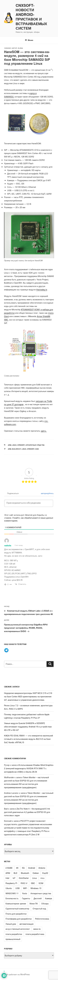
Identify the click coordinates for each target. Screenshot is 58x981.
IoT (14, 878)
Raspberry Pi (11, 883)
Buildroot (16, 449)
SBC (33, 883)
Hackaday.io (41, 289)
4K (17, 867)
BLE (15, 873)
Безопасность (12, 898)
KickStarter (24, 878)
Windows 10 (35, 888)
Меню (30, 40)
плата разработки (14, 934)
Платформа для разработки (19, 918)
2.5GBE (9, 867)
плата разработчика (34, 934)
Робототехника (42, 918)
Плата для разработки (16, 913)
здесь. (44, 430)
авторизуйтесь (47, 493)
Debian (36, 873)
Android (31, 867)
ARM (9, 445)
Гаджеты (26, 898)
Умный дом (11, 923)
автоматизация (26, 923)
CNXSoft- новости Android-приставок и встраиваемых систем (31, 17)
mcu (42, 878)
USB (17, 888)
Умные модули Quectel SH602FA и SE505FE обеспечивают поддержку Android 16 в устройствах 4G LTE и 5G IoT (28, 726)
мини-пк (37, 928)
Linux (14, 445)
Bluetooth (25, 873)
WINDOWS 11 (12, 893)
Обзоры (45, 903)
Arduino (41, 867)
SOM (37, 449)
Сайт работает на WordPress (17, 974)
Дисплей (38, 898)
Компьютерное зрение (16, 903)
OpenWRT (21, 445)
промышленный (13, 939)
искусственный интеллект (18, 928)
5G (23, 867)
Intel (7, 878)
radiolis (7, 545)
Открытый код (39, 908)
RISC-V (24, 883)
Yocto (24, 893)
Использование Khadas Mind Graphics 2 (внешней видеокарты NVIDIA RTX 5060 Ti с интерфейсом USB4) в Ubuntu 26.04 (28, 768)
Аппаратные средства (35, 445)
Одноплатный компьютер (17, 908)
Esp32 (45, 873)
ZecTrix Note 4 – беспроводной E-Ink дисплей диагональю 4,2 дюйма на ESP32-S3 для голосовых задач (27, 812)
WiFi (25, 888)
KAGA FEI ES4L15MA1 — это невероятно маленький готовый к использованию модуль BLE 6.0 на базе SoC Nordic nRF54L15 (28, 739)
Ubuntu (9, 888)
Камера (48, 898)
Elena (20, 48)
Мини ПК (34, 903)
